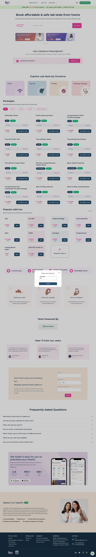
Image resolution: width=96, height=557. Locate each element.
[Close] (59, 273)
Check (48, 283)
